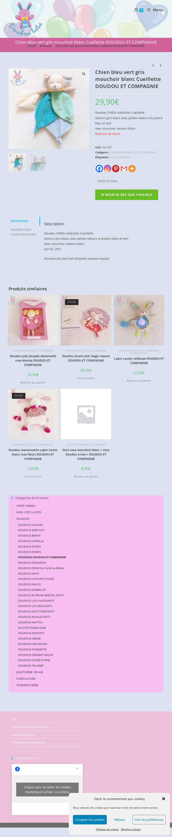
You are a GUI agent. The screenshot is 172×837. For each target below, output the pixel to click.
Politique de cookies (107, 829)
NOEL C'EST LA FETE (28, 512)
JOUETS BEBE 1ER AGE (29, 672)
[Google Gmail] (124, 168)
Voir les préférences (149, 819)
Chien (113, 157)
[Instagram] (107, 168)
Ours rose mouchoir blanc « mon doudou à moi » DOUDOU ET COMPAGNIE (85, 454)
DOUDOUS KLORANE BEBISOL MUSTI (41, 595)
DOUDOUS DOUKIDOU (32, 563)
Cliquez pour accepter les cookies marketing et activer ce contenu (47, 789)
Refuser (119, 819)
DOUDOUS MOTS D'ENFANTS (36, 611)
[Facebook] (99, 168)
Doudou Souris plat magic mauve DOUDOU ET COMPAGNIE (86, 358)
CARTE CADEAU (25, 506)
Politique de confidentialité (30, 727)
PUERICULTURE (139, 353)
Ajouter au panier (33, 382)
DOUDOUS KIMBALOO (32, 590)
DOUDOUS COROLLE (31, 541)
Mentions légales (131, 829)
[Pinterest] (115, 168)
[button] (164, 799)
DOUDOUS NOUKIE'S (31, 633)
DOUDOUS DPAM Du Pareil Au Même (41, 568)
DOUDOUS (23, 519)
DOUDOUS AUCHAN (30, 525)
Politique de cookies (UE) (29, 742)
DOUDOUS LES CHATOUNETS (36, 601)
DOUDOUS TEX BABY (31, 665)
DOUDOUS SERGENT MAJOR (35, 655)
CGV (14, 719)
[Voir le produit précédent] (153, 65)
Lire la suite (86, 378)
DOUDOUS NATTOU (30, 622)
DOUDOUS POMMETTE (32, 649)
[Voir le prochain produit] (160, 65)
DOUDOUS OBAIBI (29, 638)
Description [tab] (19, 221)
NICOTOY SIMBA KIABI (32, 628)
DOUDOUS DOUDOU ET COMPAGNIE (133, 152)
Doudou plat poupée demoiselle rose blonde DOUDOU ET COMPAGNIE (33, 360)
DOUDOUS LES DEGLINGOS (35, 606)
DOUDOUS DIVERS (29, 552)
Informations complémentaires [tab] (23, 232)
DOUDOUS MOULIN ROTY (34, 617)
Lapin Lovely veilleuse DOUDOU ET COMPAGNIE (139, 361)
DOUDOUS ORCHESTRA (32, 644)
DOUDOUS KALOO (29, 584)
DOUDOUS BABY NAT (31, 530)
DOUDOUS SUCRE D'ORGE (34, 660)
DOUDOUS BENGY (29, 535)
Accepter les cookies (89, 819)
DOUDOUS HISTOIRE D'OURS (36, 579)
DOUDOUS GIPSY (28, 573)
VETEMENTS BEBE (27, 685)
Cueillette (124, 157)
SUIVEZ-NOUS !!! (27, 758)
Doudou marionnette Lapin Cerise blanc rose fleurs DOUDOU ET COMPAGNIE (33, 454)
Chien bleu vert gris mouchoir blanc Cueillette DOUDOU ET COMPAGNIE (100, 46)
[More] (132, 168)
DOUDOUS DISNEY (29, 546)
